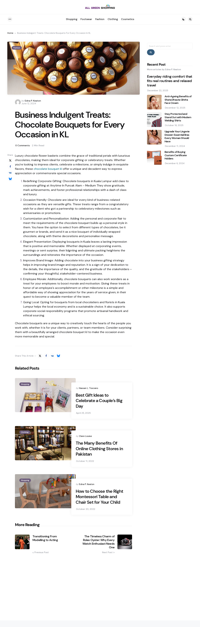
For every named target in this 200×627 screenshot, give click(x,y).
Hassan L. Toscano (88, 388)
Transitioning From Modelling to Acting (45, 538)
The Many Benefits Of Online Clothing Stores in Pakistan (99, 448)
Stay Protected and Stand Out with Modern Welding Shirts (178, 117)
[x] (10, 160)
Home (10, 33)
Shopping (25, 384)
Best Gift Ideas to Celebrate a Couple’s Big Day (99, 400)
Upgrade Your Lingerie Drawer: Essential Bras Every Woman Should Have (177, 136)
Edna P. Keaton (33, 100)
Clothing (24, 432)
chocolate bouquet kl (48, 169)
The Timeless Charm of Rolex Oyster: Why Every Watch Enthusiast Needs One (98, 542)
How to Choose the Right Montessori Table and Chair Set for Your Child (99, 496)
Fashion (16, 48)
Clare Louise (85, 436)
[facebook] (10, 166)
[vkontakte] (10, 172)
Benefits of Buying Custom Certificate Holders (176, 155)
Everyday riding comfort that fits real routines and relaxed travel (169, 80)
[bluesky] (10, 178)
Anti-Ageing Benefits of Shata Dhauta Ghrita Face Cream (178, 100)
